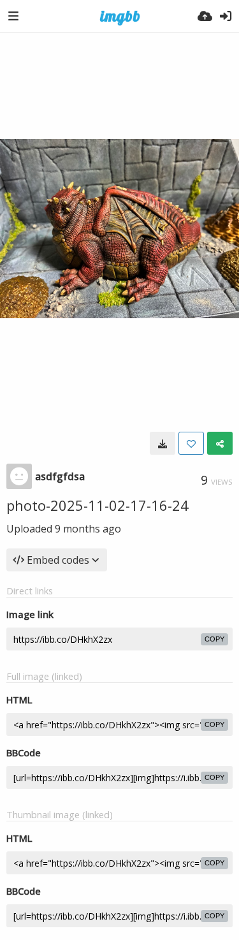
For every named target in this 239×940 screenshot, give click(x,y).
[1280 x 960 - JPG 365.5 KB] (162, 443)
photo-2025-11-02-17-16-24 (97, 505)
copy (214, 639)
